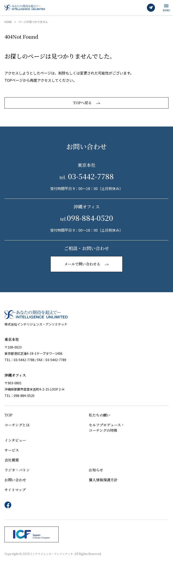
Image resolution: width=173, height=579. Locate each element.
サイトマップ (15, 489)
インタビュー (15, 440)
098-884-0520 (86, 218)
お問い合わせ (15, 479)
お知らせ (96, 470)
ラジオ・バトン (17, 470)
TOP (8, 415)
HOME (8, 22)
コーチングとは (17, 424)
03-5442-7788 (86, 176)
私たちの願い (99, 415)
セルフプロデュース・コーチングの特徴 (107, 427)
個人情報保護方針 (103, 479)
